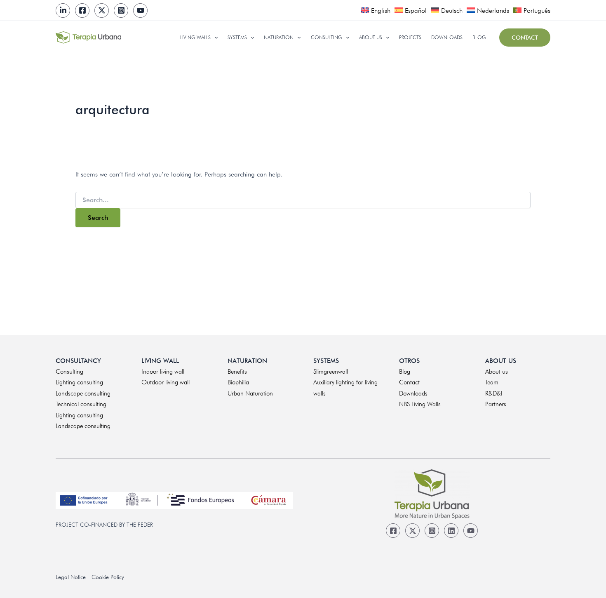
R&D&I (494, 393)
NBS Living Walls (420, 404)
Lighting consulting (79, 382)
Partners (495, 404)
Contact (409, 382)
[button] (214, 37)
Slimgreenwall (330, 371)
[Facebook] (82, 10)
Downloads (413, 393)
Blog (404, 371)
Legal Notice (71, 577)
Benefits (237, 371)
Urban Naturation (250, 393)
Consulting (69, 371)
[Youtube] (140, 10)
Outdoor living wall (165, 382)
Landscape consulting (83, 393)
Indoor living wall (162, 371)
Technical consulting (81, 404)
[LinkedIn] (63, 10)
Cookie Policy (108, 577)
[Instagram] (121, 10)
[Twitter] (101, 10)
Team (491, 382)
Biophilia (238, 382)
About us (496, 371)
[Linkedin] (451, 530)
